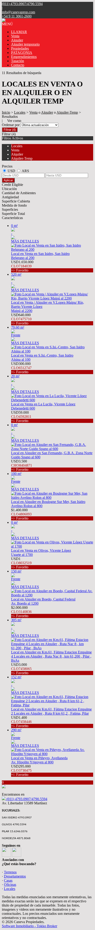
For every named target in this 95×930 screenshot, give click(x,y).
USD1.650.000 (22, 266)
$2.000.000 (21, 612)
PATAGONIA (21, 53)
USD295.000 (21, 770)
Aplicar (8, 180)
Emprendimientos (24, 57)
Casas (8, 880)
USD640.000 (21, 319)
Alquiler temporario (25, 44)
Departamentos (15, 876)
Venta (15, 36)
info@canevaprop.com (18, 12)
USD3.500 (21, 465)
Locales (19, 112)
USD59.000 (21, 416)
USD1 (21, 563)
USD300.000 (21, 368)
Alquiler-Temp (67, 112)
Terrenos (10, 872)
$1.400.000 (21, 514)
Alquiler (17, 40)
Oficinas (10, 885)
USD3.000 (21, 669)
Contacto (17, 65)
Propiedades (20, 48)
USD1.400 (21, 722)
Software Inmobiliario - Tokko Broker (29, 926)
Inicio (6, 112)
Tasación (17, 61)
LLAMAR (19, 32)
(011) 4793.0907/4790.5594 (26, 799)
